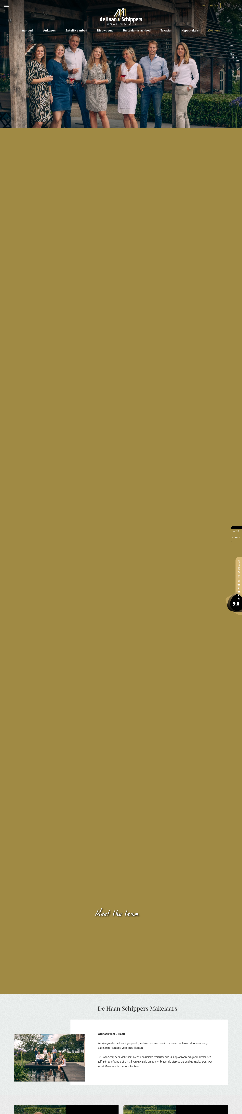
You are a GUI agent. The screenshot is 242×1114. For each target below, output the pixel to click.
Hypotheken (190, 30)
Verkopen (49, 30)
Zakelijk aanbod (76, 30)
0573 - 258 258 (210, 6)
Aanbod (27, 30)
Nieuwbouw (105, 30)
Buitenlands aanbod (137, 30)
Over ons (214, 30)
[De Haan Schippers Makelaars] (234, 586)
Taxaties (166, 30)
